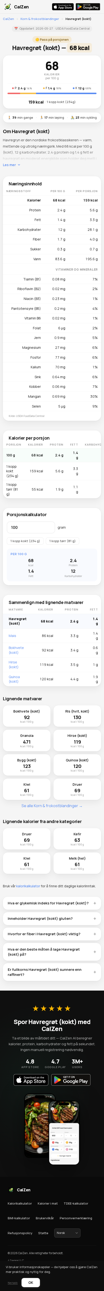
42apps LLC (16, 1261)
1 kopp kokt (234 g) (25, 541)
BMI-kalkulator (19, 1218)
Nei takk (13, 1283)
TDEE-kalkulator (76, 1203)
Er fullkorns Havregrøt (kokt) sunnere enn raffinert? (45, 972)
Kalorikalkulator (20, 1203)
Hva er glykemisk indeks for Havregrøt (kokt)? (48, 903)
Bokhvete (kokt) (16, 650)
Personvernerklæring (76, 1218)
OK (30, 1282)
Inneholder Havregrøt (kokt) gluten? (40, 918)
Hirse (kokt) (14, 664)
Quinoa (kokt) (14, 679)
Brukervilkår (45, 1218)
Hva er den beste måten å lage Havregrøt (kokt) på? (44, 952)
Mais (12, 635)
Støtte (43, 1233)
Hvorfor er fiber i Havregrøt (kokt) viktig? (44, 933)
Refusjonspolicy (20, 1233)
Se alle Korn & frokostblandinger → (52, 805)
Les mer (9, 164)
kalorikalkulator (28, 886)
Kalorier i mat (48, 1203)
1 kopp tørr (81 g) (62, 541)
